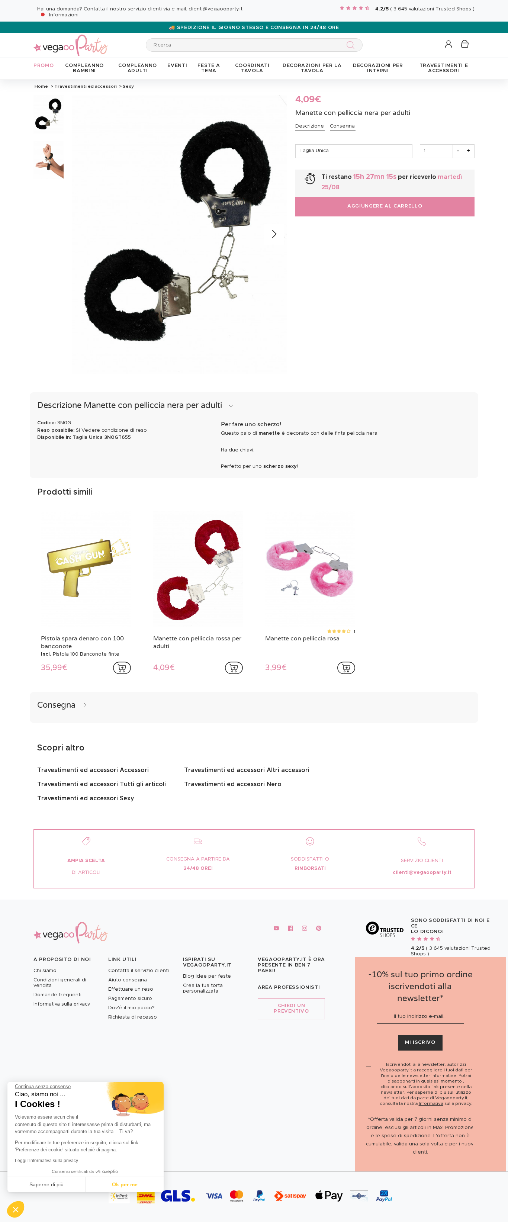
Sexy (128, 86)
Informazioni (63, 15)
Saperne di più (46, 1184)
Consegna (342, 126)
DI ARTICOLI (86, 872)
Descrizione (309, 126)
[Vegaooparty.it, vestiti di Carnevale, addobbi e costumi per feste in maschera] (70, 41)
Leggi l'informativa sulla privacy (46, 1160)
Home (41, 86)
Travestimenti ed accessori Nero (233, 784)
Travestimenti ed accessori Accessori (93, 770)
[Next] (274, 234)
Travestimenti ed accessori (85, 86)
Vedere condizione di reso (114, 430)
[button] (16, 1209)
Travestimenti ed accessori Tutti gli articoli (101, 784)
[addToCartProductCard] (122, 668)
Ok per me (125, 1184)
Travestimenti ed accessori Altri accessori (246, 770)
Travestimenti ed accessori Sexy (85, 798)
